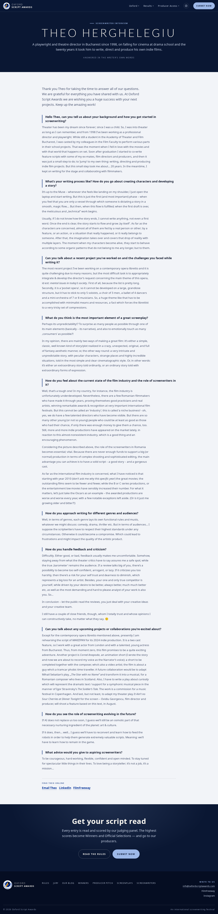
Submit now (204, 5)
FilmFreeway (81, 788)
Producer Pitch (103, 883)
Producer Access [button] (167, 5)
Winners (83, 883)
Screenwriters (146, 883)
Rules (45, 883)
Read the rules (94, 854)
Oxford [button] (133, 5)
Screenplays (125, 883)
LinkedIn (65, 788)
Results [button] (147, 5)
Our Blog (68, 883)
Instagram (209, 895)
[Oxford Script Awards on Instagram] (186, 5)
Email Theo (49, 788)
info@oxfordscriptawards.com (199, 886)
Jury (56, 883)
